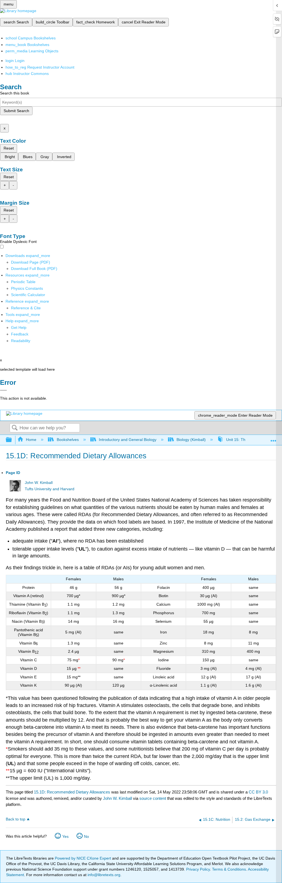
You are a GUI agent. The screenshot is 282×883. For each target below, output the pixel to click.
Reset (9, 148)
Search (15, 428)
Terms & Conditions (229, 869)
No (86, 836)
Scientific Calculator (28, 294)
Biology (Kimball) (191, 439)
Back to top (15, 819)
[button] (19, 334)
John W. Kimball (39, 483)
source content (152, 798)
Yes (65, 836)
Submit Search (16, 111)
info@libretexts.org (103, 875)
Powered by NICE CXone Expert (83, 858)
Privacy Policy (198, 869)
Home (31, 439)
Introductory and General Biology (128, 439)
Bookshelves (68, 439)
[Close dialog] (3, 390)
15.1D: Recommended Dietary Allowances (72, 792)
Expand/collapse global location (273, 438)
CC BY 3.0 (258, 792)
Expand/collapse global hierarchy (12, 440)
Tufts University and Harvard (49, 489)
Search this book (14, 93)
